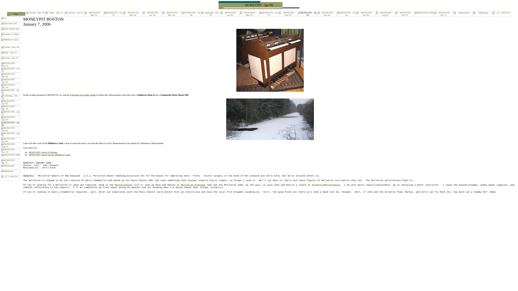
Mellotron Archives (193, 185)
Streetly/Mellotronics (326, 185)
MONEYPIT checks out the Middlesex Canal (49, 155)
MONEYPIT (28, 176)
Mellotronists (123, 185)
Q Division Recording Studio (83, 95)
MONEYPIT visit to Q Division (43, 152)
